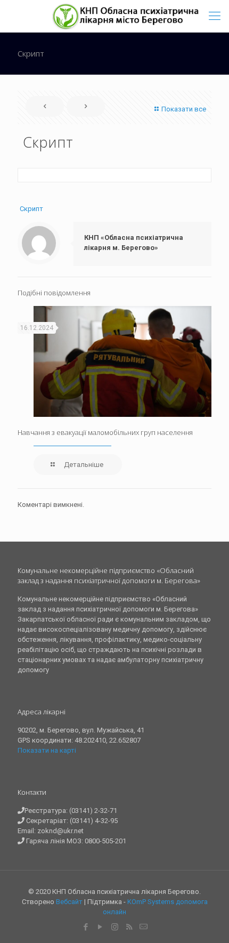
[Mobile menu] (215, 16)
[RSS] (129, 927)
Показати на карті (47, 750)
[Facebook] (86, 927)
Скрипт (31, 209)
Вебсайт (69, 902)
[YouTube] (100, 927)
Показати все (183, 109)
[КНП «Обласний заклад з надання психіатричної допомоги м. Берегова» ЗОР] (126, 16)
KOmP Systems (150, 902)
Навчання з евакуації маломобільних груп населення (105, 432)
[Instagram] (114, 927)
